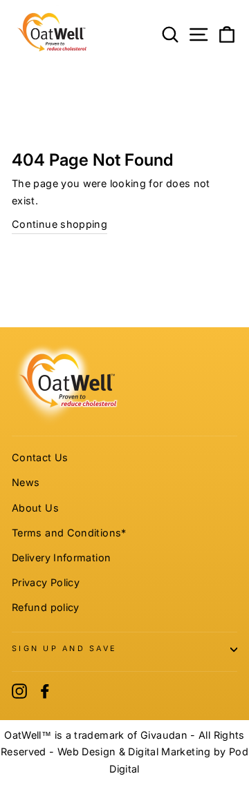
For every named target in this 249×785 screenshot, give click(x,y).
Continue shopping (59, 224)
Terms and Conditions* (69, 533)
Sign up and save (64, 648)
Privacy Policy (46, 582)
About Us (35, 508)
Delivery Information (61, 557)
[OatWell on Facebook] (45, 690)
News (25, 482)
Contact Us (40, 457)
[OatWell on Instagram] (19, 690)
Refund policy (46, 607)
